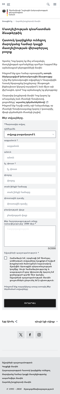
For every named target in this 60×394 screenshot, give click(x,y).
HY (8, 4)
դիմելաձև (9, 129)
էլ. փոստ (10, 163)
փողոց (8, 175)
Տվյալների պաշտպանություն (17, 362)
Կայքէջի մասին (10, 366)
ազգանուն (11, 140)
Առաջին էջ (7, 21)
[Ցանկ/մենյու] (55, 4)
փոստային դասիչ (14, 198)
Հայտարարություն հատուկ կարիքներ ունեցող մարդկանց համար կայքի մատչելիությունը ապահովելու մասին (26, 374)
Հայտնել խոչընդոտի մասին (16, 382)
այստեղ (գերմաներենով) (30, 102)
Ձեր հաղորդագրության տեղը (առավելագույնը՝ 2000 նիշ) (20, 222)
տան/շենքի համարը (15, 186)
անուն (7, 152)
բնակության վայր (14, 209)
